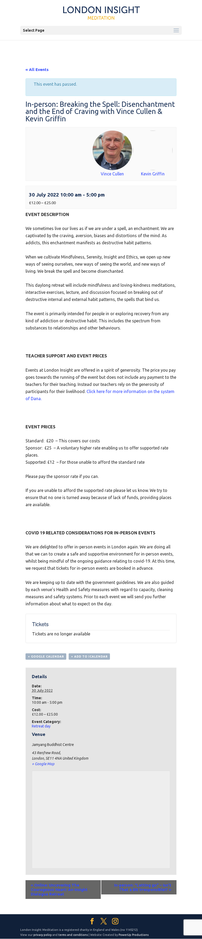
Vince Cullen (112, 173)
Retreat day (41, 726)
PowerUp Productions (134, 934)
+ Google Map (43, 764)
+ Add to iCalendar (89, 656)
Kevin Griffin (153, 173)
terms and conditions (73, 934)
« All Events (37, 69)
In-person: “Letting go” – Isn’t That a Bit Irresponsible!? (142, 887)
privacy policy (42, 934)
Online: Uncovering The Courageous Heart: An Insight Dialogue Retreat (59, 889)
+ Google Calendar (46, 656)
